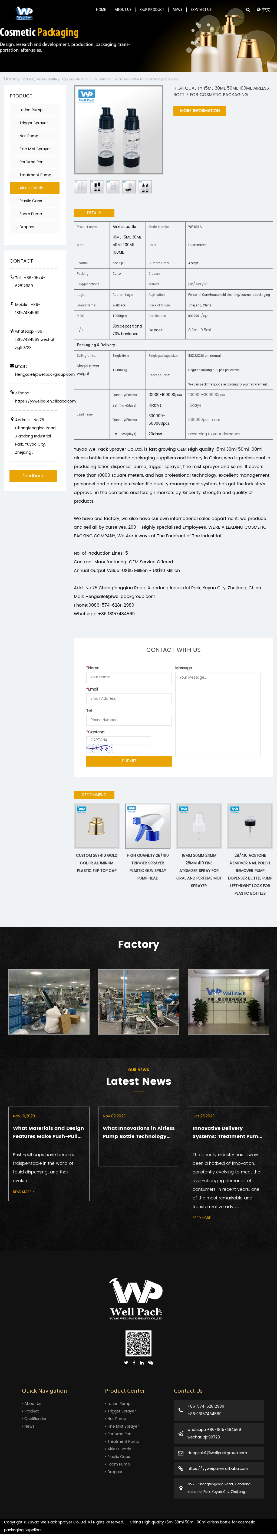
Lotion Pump (30, 110)
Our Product (152, 10)
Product (27, 79)
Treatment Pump (35, 175)
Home (101, 10)
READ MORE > (23, 1191)
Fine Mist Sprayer (35, 149)
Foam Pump (30, 214)
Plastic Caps (30, 201)
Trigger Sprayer (33, 123)
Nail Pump (28, 136)
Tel (89, 711)
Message (183, 668)
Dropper (27, 227)
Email (92, 689)
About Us (123, 10)
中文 (265, 9)
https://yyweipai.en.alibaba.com (217, 1469)
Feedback (33, 475)
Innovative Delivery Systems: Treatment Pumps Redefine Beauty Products (229, 1132)
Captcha (95, 732)
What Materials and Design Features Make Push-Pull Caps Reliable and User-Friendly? (48, 1132)
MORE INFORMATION (200, 110)
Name (93, 668)
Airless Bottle (47, 79)
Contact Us (201, 10)
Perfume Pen (31, 162)
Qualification (35, 1419)
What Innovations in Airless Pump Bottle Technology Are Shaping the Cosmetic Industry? (139, 1132)
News (177, 10)
